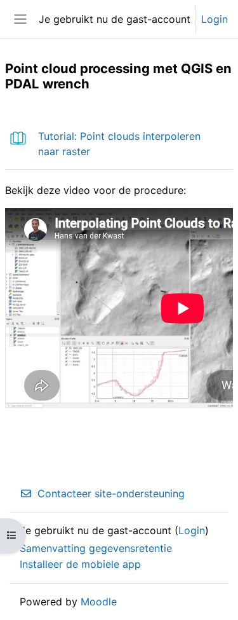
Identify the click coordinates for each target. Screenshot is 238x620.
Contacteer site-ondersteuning (111, 493)
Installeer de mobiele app (80, 564)
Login (214, 19)
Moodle (99, 601)
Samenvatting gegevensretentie (96, 548)
